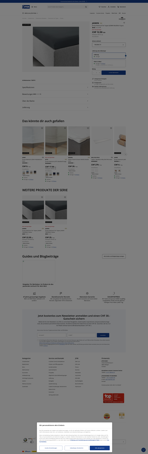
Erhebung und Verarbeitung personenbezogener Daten (84, 440)
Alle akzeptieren (99, 448)
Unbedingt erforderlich (76, 448)
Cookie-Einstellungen (51, 448)
